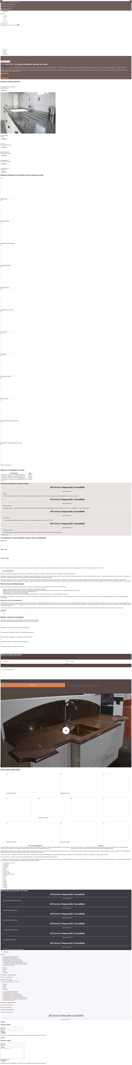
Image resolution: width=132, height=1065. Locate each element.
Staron (4, 876)
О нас (4, 18)
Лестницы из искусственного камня (11, 959)
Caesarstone (6, 887)
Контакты (5, 20)
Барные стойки (6, 872)
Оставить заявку (4, 73)
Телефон (69, 664)
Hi (3, 877)
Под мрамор (6, 871)
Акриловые (6, 865)
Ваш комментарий (5, 680)
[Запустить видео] (66, 730)
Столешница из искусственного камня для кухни (14, 57)
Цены (4, 19)
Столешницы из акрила (8, 58)
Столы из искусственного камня (11, 956)
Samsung (5, 883)
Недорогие (5, 866)
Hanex (4, 882)
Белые (4, 870)
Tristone (5, 881)
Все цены (3, 480)
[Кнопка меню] (18, 25)
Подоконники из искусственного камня (12, 960)
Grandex (5, 875)
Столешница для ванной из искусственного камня (15, 56)
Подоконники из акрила (9, 874)
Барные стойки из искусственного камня (13, 961)
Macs (4, 879)
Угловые (5, 867)
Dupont (5, 886)
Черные (5, 869)
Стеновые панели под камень (10, 957)
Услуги (5, 17)
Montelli (5, 885)
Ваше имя (3, 664)
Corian (4, 880)
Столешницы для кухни (9, 862)
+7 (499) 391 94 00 (13, 25)
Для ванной (6, 864)
